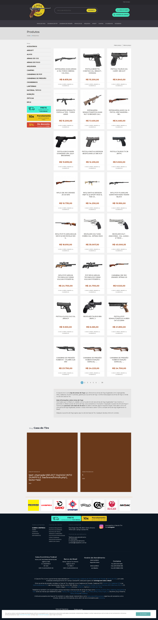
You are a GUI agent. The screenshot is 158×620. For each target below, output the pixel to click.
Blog (31, 428)
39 (102, 382)
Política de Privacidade (24, 614)
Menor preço (127, 45)
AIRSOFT (94, 23)
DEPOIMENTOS (36, 535)
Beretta (79, 591)
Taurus (64, 591)
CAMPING (101, 23)
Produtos (35, 35)
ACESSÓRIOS (118, 23)
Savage (77, 593)
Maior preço (117, 45)
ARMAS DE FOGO (41, 23)
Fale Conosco (126, 2)
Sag (79, 585)
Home (28, 35)
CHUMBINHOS (109, 23)
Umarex (68, 587)
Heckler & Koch (96, 585)
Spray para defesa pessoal (95, 596)
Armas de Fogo (75, 579)
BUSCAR (90, 10)
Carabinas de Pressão (99, 579)
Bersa (95, 591)
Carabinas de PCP (86, 579)
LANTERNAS (31, 86)
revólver (103, 590)
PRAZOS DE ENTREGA (55, 539)
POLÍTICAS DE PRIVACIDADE (57, 535)
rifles (108, 590)
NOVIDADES (35, 533)
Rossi (82, 585)
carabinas (113, 590)
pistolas (97, 590)
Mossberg (84, 593)
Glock (87, 591)
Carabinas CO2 (115, 583)
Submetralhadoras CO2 (40, 585)
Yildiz (91, 591)
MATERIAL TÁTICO (34, 90)
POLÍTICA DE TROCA (55, 531)
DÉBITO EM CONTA (54, 541)
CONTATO (35, 531)
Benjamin (80, 587)
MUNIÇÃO (30, 94)
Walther (87, 585)
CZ (71, 591)
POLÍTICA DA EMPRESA (55, 529)
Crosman (104, 585)
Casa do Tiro (41, 427)
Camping (102, 598)
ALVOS (29, 54)
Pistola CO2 (106, 583)
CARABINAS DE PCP (52, 23)
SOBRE (34, 529)
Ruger (104, 591)
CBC (68, 591)
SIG (119, 585)
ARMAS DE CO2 (78, 23)
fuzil (34, 591)
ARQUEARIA (87, 23)
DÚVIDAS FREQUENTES (55, 528)
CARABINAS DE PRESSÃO (66, 23)
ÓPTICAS (30, 98)
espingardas (120, 590)
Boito (72, 593)
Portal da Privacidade (43, 614)
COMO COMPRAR (54, 537)
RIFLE (29, 102)
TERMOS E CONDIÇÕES (55, 533)
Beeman (114, 585)
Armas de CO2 (112, 579)
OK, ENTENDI (143, 614)
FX (121, 585)
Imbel (100, 591)
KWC (109, 585)
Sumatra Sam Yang (96, 587)
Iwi (108, 591)
